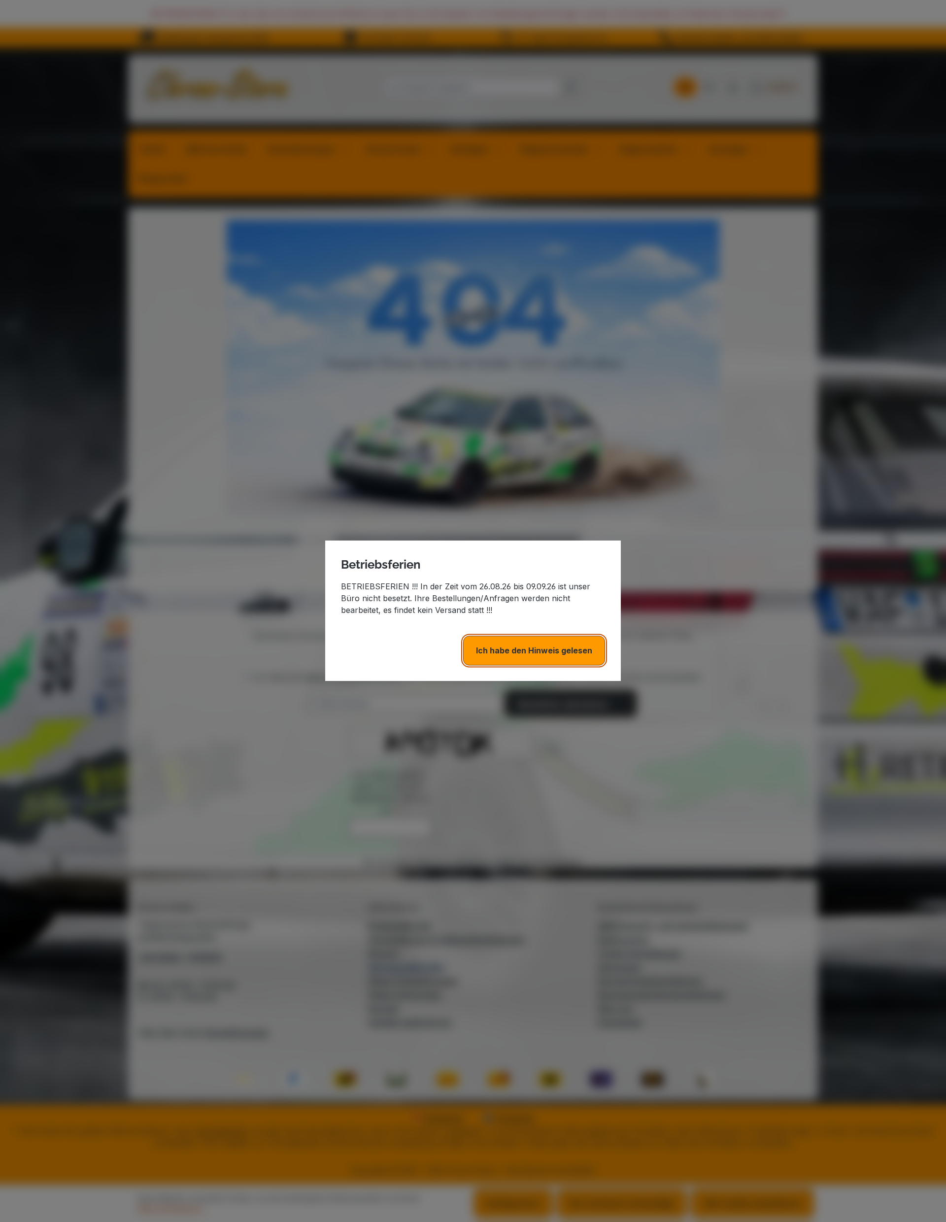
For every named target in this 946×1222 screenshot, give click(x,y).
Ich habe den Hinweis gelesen (534, 651)
